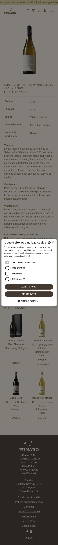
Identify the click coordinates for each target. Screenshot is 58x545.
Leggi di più (25, 256)
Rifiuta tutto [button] (29, 294)
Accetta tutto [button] (28, 287)
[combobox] (49, 242)
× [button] (53, 242)
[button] (29, 301)
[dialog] (29, 273)
